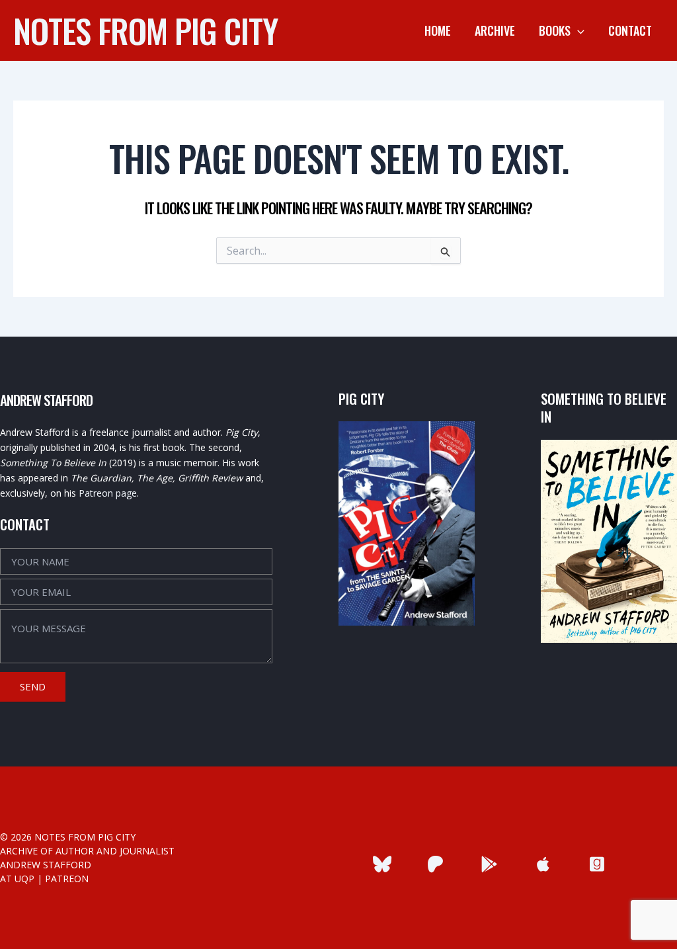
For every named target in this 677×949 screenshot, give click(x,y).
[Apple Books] (543, 864)
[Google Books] (489, 864)
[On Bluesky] (382, 864)
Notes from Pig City (145, 29)
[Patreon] (435, 864)
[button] (577, 30)
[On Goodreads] (596, 864)
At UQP (17, 878)
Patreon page (108, 493)
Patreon (67, 878)
